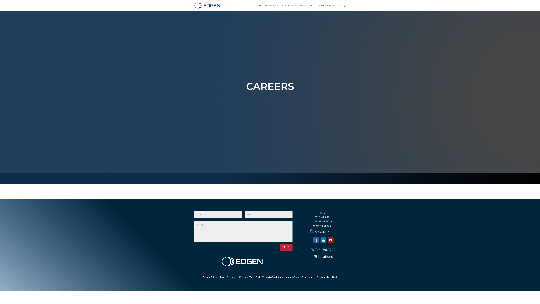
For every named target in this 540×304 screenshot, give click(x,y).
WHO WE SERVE (306, 6)
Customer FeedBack (327, 277)
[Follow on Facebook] (316, 240)
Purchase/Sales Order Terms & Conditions (261, 277)
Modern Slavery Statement (299, 277)
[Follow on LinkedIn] (323, 240)
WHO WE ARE (270, 6)
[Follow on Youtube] (330, 240)
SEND (286, 247)
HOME (259, 6)
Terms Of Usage (228, 277)
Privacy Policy (210, 277)
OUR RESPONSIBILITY (328, 6)
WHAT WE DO (287, 6)
